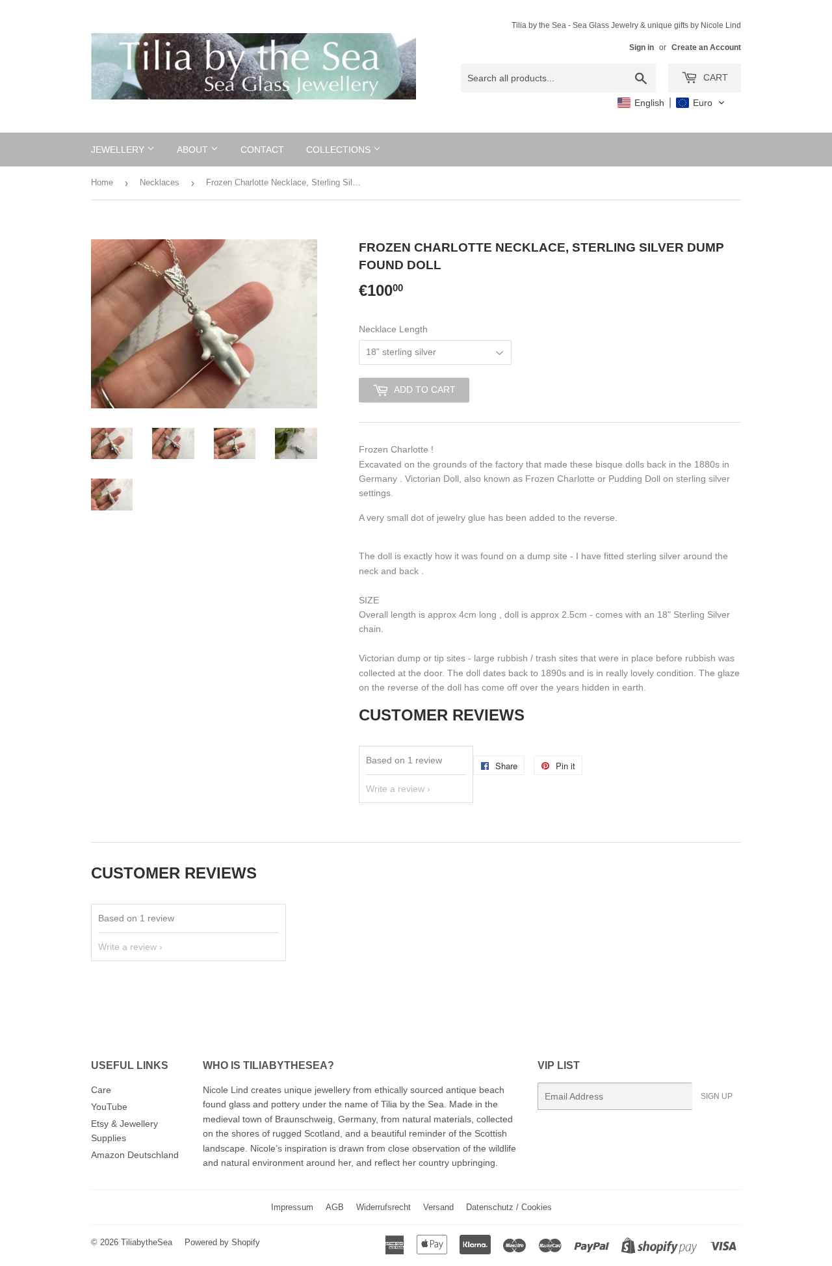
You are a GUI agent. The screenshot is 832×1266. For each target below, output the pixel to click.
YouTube (109, 1106)
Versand (438, 1207)
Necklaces (159, 182)
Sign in (641, 47)
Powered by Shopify (222, 1242)
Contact (262, 149)
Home (102, 182)
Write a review (395, 789)
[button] (671, 102)
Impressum (292, 1207)
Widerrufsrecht (383, 1207)
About (194, 149)
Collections (339, 149)
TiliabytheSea (146, 1242)
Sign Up (717, 1096)
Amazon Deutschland (135, 1155)
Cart (714, 77)
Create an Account (706, 47)
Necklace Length (393, 329)
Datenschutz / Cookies (509, 1207)
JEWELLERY (119, 149)
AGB (335, 1207)
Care (101, 1090)
